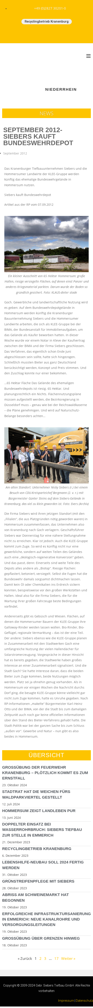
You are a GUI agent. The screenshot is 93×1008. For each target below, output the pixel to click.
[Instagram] (60, 34)
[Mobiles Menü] (88, 56)
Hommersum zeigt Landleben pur (38, 811)
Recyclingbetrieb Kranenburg (36, 849)
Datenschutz (84, 1000)
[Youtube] (46, 34)
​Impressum (66, 1000)
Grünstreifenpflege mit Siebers (38, 881)
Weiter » (68, 958)
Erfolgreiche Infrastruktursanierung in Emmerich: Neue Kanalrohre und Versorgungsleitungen (46, 919)
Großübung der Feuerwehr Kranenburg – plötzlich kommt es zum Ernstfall (45, 772)
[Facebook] (32, 34)
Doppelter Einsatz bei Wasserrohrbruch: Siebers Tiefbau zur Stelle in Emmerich (42, 829)
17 (56, 958)
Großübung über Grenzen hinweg (41, 938)
